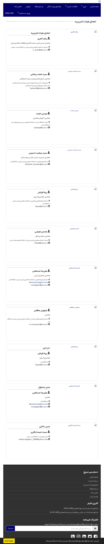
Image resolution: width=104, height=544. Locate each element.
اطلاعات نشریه (71, 6)
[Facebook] (95, 537)
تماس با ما (18, 6)
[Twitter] (89, 537)
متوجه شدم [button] (9, 540)
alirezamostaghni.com (38, 282)
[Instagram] (78, 537)
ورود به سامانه (24, 13)
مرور (84, 6)
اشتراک (10, 528)
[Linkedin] (84, 537)
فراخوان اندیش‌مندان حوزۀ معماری (85, 508)
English (9, 13)
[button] (44, 541)
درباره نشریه (93, 481)
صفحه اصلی (94, 6)
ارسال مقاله (39, 6)
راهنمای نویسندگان (54, 6)
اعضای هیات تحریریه (90, 485)
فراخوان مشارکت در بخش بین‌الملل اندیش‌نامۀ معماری (78, 512)
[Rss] (72, 537)
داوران (28, 6)
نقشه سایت (94, 496)
